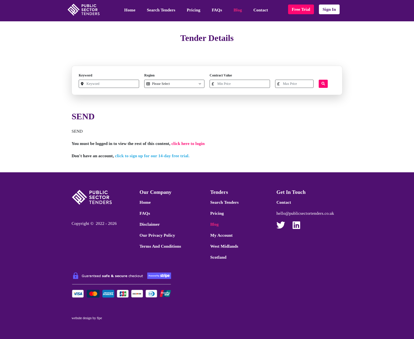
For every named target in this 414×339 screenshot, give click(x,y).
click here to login (188, 143)
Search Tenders (161, 10)
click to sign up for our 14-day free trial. (152, 155)
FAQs (217, 10)
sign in (329, 9)
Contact (260, 10)
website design (82, 318)
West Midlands (224, 246)
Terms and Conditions (160, 246)
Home (129, 10)
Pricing (193, 10)
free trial (301, 9)
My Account (221, 235)
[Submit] (323, 84)
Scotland (218, 257)
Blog (238, 10)
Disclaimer (150, 224)
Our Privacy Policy (157, 235)
